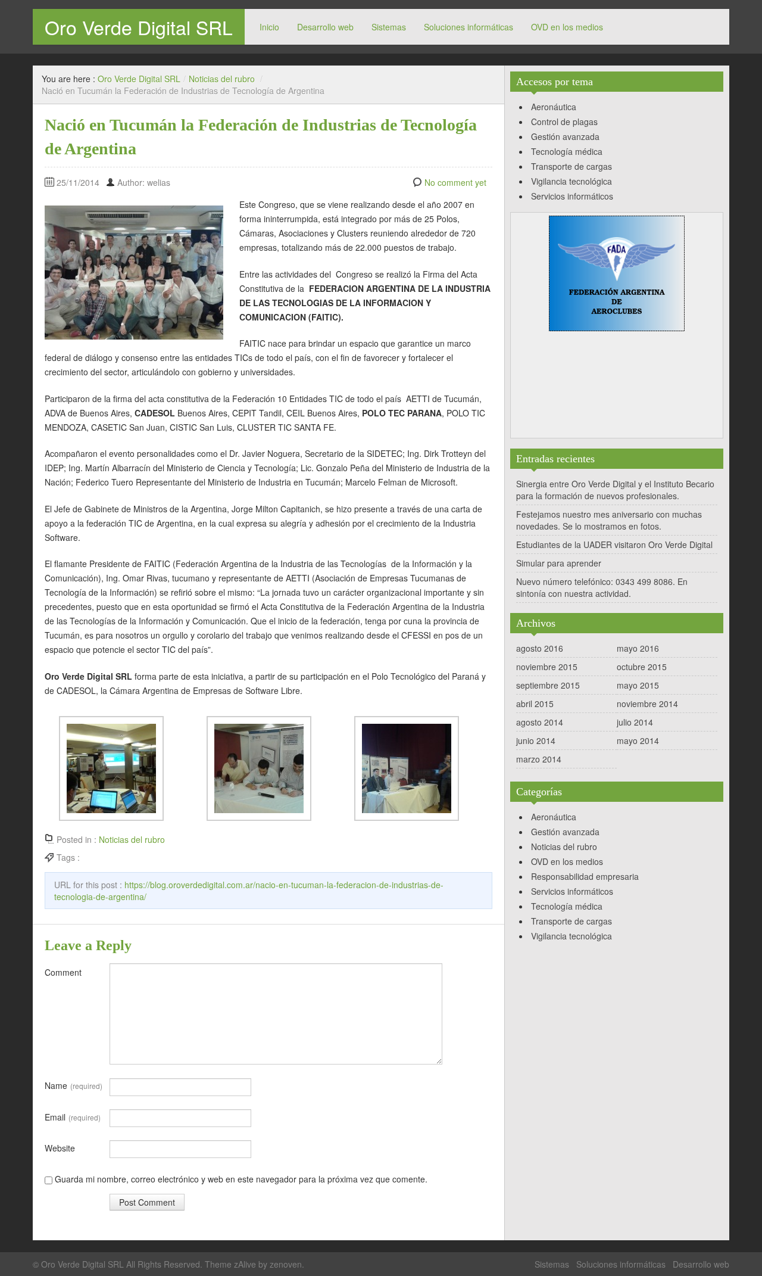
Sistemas (388, 27)
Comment (63, 972)
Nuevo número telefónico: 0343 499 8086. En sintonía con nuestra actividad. (602, 587)
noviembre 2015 (546, 667)
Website (60, 1148)
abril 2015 (535, 703)
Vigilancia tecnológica (571, 181)
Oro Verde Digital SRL (139, 27)
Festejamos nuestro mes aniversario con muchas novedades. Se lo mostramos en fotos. (609, 520)
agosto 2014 (539, 722)
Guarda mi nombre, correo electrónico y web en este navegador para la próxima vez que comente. (241, 1179)
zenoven (286, 1264)
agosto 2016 (539, 648)
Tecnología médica (566, 151)
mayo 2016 (638, 648)
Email (73, 1117)
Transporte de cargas (571, 166)
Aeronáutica (553, 107)
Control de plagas (564, 121)
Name (73, 1085)
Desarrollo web (325, 27)
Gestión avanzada (565, 136)
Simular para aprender (558, 563)
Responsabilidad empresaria (585, 876)
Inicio (269, 27)
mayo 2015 (638, 685)
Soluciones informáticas (468, 27)
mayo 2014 (638, 740)
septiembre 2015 (548, 685)
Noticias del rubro (222, 79)
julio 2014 (635, 722)
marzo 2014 (538, 759)
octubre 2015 (642, 667)
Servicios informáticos (572, 196)
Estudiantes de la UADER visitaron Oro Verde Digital (614, 544)
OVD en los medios (567, 27)
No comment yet (455, 182)
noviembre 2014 (647, 703)
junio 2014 (535, 740)
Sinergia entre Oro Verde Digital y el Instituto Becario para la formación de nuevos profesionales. (615, 490)
